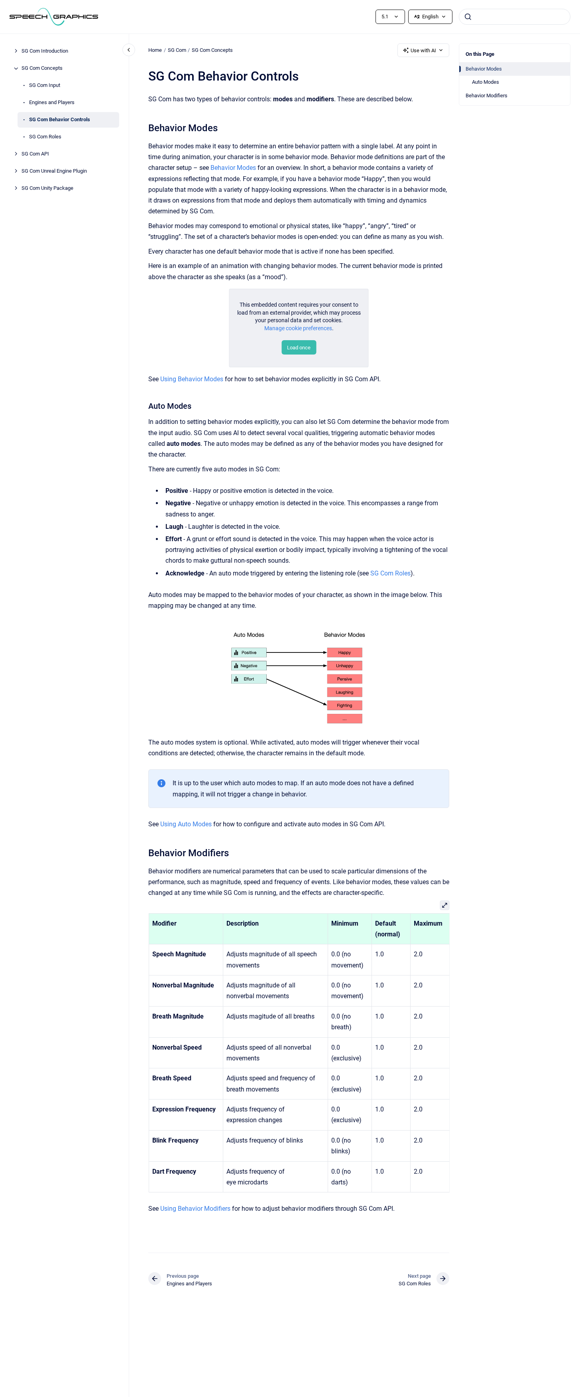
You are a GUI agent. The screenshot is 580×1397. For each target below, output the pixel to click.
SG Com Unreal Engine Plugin (54, 171)
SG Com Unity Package (47, 188)
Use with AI (423, 50)
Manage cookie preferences (298, 328)
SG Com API (35, 154)
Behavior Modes (484, 69)
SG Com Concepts (42, 68)
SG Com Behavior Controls (59, 120)
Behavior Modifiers (486, 96)
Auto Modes (485, 82)
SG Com (177, 50)
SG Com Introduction (45, 51)
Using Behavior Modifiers (195, 1208)
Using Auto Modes (186, 824)
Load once (299, 348)
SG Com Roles (45, 137)
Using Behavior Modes (191, 379)
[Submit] (468, 16)
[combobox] (514, 16)
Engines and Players (52, 103)
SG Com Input (44, 86)
